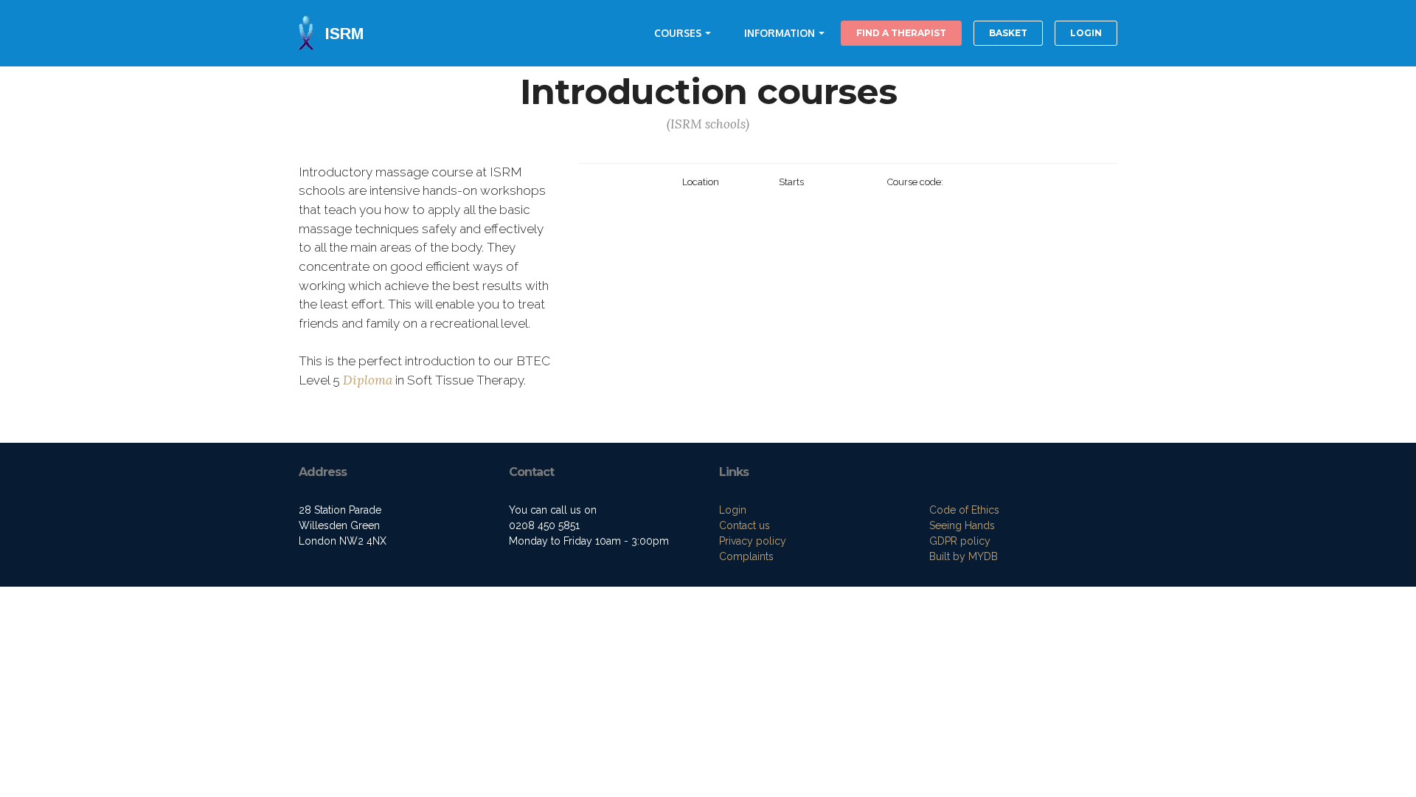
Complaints (746, 556)
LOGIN (1086, 32)
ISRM (344, 33)
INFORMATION (779, 33)
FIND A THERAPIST (901, 32)
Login (732, 510)
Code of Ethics (964, 510)
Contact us (744, 525)
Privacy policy (752, 541)
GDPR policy (959, 541)
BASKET (1008, 32)
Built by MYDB (963, 556)
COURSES (677, 33)
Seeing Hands (962, 525)
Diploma (367, 380)
